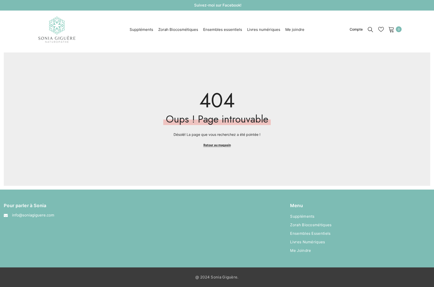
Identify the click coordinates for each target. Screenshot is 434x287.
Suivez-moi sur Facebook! (217, 5)
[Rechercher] (370, 29)
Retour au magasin (217, 145)
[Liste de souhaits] (381, 29)
